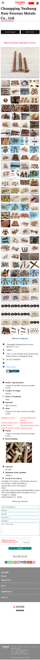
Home (4, 576)
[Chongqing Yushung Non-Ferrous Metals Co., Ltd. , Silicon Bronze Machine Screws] (20, 62)
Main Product (30, 32)
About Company (10, 32)
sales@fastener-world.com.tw (20, 654)
